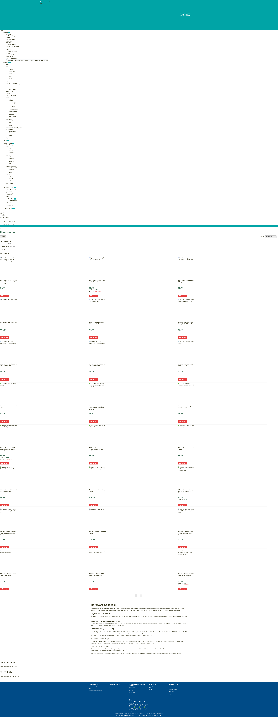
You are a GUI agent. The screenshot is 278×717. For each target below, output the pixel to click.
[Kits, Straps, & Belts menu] (15, 187)
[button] (10, 295)
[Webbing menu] (9, 32)
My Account (151, 687)
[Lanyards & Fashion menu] (15, 199)
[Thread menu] (8, 140)
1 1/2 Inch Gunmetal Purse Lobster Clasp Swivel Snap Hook (96, 449)
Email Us (131, 690)
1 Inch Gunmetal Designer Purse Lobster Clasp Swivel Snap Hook (96, 407)
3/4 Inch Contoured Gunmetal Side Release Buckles (97, 364)
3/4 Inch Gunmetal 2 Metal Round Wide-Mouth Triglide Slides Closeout (7, 449)
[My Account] (193, 14)
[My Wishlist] (195, 14)
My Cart (150, 689)
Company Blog (171, 687)
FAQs (110, 687)
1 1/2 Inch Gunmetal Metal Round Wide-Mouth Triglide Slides (185, 533)
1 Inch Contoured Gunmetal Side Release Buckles (96, 323)
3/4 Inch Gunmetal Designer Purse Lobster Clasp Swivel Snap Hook (7, 533)
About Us (170, 686)
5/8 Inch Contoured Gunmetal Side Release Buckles (8, 490)
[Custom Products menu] (13, 208)
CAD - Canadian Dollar (9, 221)
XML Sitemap (171, 694)
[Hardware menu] (9, 62)
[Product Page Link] (9, 278)
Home (1, 228)
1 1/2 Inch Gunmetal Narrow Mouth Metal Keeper (8, 574)
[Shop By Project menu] (13, 143)
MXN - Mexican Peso (8, 224)
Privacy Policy (171, 691)
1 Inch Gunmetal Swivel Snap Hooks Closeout (97, 281)
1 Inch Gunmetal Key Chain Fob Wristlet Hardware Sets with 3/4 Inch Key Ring (9, 281)
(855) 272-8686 (132, 687)
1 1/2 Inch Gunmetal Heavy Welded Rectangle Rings (96, 574)
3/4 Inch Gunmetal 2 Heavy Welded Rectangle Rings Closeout (185, 491)
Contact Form (132, 692)
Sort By (262, 236)
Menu (1, 30)
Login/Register (152, 686)
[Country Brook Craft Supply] (46, 15)
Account (2, 212)
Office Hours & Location (173, 693)
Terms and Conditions (173, 689)
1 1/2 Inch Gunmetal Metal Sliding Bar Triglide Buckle (185, 323)
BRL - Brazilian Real (8, 219)
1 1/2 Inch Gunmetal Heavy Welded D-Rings (185, 364)
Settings (2, 214)
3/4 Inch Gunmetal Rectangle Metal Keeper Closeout (186, 574)
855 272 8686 (184, 14)
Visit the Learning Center (95, 686)
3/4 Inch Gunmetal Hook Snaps (8, 322)
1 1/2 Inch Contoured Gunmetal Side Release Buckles (8, 364)
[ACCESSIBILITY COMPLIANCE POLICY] (99, 690)
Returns (111, 686)
